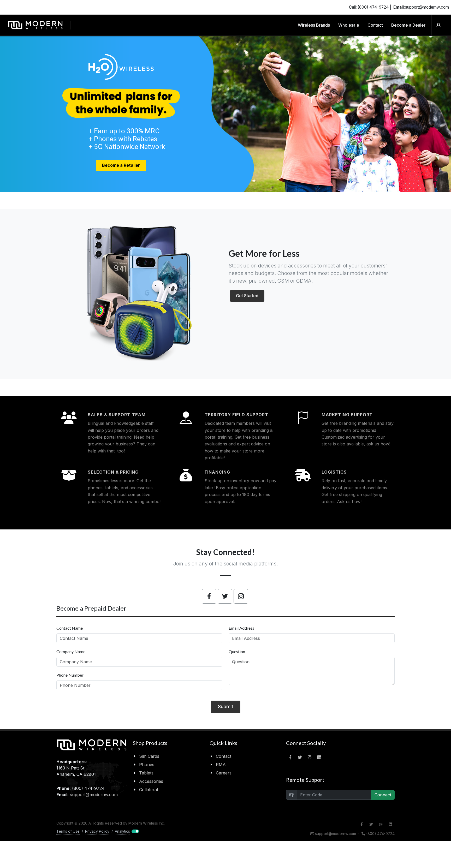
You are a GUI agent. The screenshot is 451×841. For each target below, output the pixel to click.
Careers (224, 773)
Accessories (151, 781)
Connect (383, 794)
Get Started (247, 295)
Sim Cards (149, 756)
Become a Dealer (408, 25)
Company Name (70, 651)
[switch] (126, 831)
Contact (375, 25)
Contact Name (69, 627)
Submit (225, 706)
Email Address (241, 627)
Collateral (148, 789)
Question (237, 651)
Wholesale (348, 25)
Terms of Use (68, 831)
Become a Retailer (121, 165)
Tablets (146, 773)
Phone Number (70, 674)
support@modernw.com (94, 794)
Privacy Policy (97, 831)
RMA (221, 764)
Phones (146, 764)
